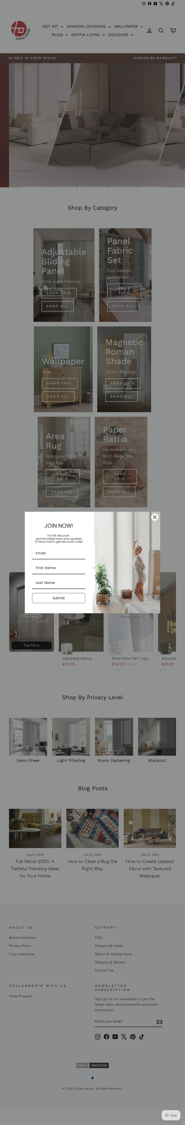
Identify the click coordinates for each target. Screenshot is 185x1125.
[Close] (154, 517)
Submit (59, 598)
